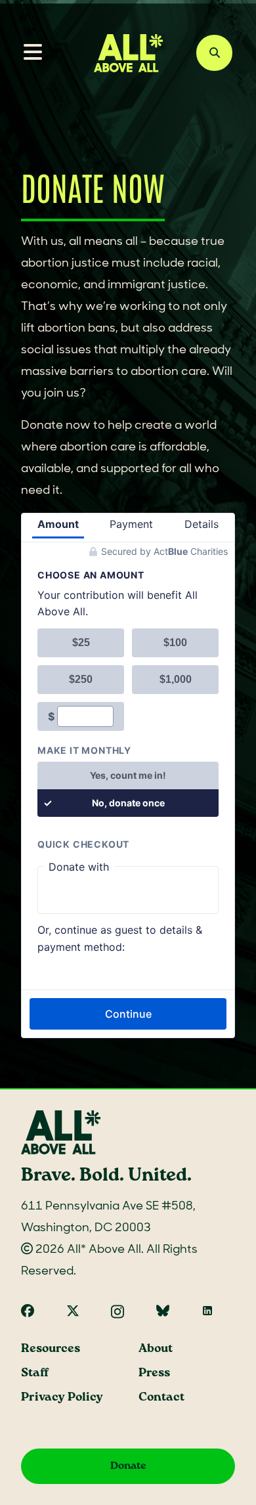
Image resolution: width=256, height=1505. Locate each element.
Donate (128, 1466)
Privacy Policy (62, 1397)
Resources (50, 1349)
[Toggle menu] (28, 53)
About (156, 1349)
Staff (35, 1373)
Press (154, 1373)
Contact (161, 1397)
